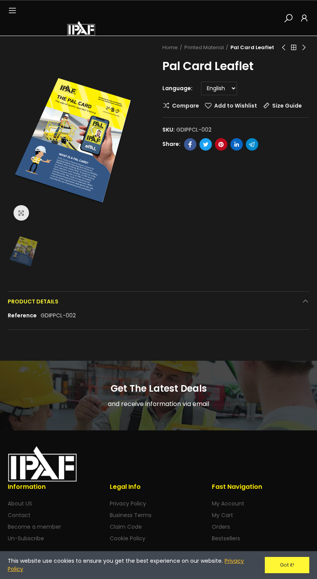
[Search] (288, 18)
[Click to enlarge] (21, 213)
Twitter (205, 144)
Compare (185, 106)
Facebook (190, 144)
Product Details (33, 301)
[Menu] (12, 10)
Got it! (287, 565)
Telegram (252, 144)
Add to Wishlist (235, 106)
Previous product (284, 47)
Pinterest (221, 144)
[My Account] (304, 17)
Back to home (294, 47)
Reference (22, 315)
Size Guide (287, 106)
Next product (303, 47)
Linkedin (236, 144)
